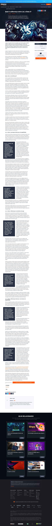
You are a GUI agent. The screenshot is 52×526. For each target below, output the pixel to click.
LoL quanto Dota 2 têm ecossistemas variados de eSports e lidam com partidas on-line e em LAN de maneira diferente (16, 368)
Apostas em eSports (12, 498)
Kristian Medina (34, 431)
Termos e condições (26, 492)
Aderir (49, 4)
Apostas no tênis (12, 496)
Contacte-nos (41, 58)
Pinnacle (9, 13)
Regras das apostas (31, 493)
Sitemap (30, 495)
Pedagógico (14, 13)
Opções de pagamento (32, 496)
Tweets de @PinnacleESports (39, 50)
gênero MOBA (23, 57)
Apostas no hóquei (12, 497)
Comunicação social (19, 492)
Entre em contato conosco (31, 491)
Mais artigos (43, 48)
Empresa (18, 491)
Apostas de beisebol (12, 493)
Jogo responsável (26, 491)
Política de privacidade (25, 494)
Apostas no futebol (12, 491)
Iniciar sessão (43, 4)
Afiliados (18, 493)
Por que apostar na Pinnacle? (19, 495)
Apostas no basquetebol (13, 492)
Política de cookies (26, 495)
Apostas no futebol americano (12, 495)
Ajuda (30, 494)
